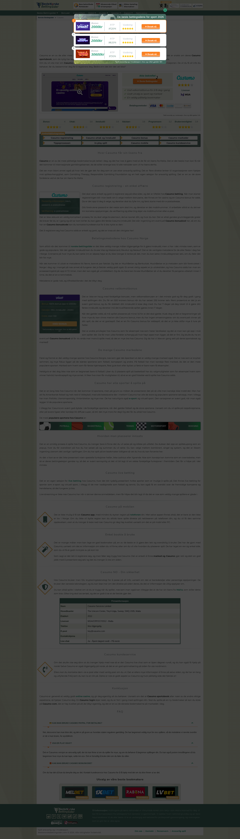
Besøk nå (151, 26)
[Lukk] (165, 10)
